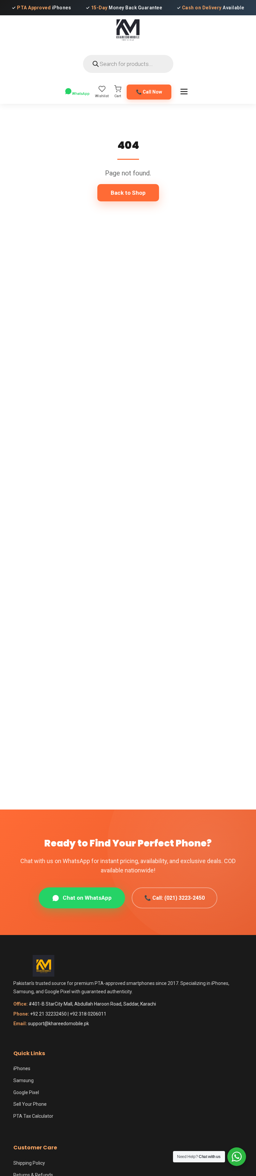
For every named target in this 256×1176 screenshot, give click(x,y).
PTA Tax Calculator (33, 1116)
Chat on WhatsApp (87, 897)
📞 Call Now (149, 92)
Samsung (23, 1080)
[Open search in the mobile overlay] (128, 64)
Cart (117, 96)
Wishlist (102, 96)
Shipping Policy (29, 1163)
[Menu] (184, 92)
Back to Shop (128, 192)
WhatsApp (81, 94)
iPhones (21, 1068)
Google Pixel (26, 1092)
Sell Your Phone (30, 1104)
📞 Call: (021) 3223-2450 (174, 898)
